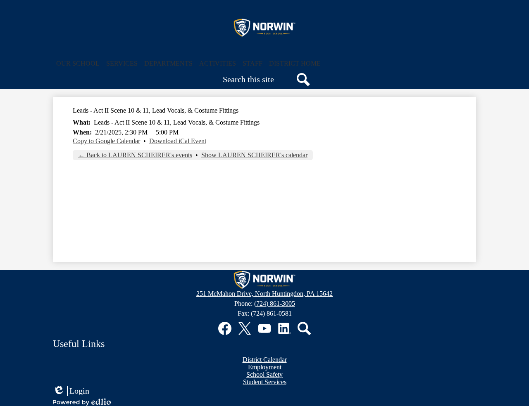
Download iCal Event (177, 140)
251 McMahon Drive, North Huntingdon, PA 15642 (264, 293)
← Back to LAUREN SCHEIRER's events (135, 154)
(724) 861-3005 (274, 303)
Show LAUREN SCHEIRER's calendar (254, 154)
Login (71, 391)
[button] (78, 64)
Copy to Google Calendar (106, 140)
